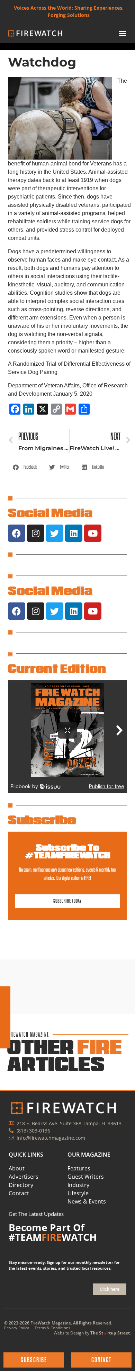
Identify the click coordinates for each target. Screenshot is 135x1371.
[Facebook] (16, 533)
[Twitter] (54, 533)
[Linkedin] (73, 533)
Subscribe (42, 820)
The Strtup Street (110, 1333)
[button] (122, 33)
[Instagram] (35, 533)
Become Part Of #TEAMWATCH (53, 1232)
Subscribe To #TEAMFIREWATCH (67, 851)
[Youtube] (92, 533)
